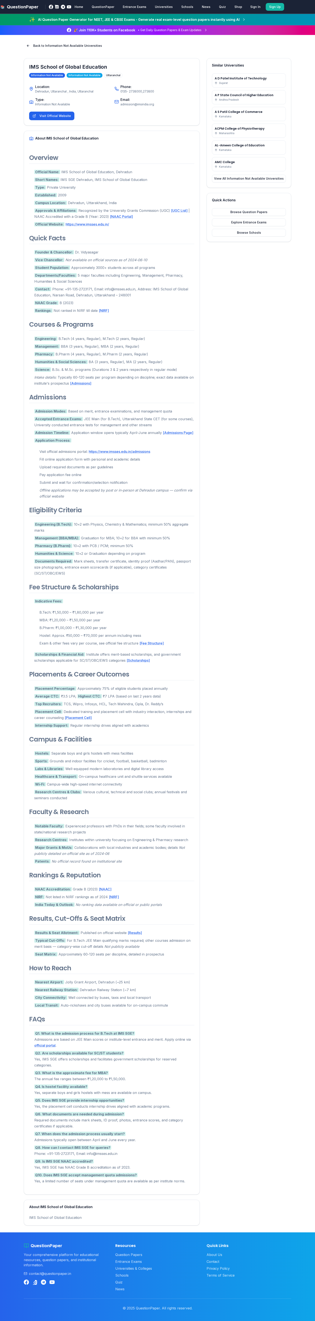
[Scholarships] (138, 660)
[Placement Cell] (78, 718)
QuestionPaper (103, 7)
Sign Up (275, 7)
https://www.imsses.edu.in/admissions (119, 451)
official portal (45, 1045)
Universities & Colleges (133, 1268)
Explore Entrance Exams (249, 222)
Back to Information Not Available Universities (67, 45)
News (206, 7)
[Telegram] (63, 7)
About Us (214, 1255)
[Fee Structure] (152, 643)
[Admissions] (80, 383)
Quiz (222, 7)
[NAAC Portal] (121, 216)
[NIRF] (104, 310)
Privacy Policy (218, 1268)
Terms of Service (221, 1275)
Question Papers (128, 1255)
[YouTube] (69, 7)
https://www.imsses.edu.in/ (87, 224)
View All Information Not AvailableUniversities (249, 178)
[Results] (135, 933)
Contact (213, 1261)
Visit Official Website (55, 116)
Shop (238, 7)
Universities (164, 7)
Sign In (255, 7)
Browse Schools (249, 232)
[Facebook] (51, 7)
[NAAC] (105, 889)
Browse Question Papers (248, 212)
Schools (187, 7)
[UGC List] (179, 210)
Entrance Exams (134, 7)
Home (79, 7)
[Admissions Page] (178, 433)
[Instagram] (57, 7)
